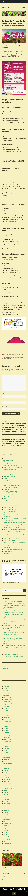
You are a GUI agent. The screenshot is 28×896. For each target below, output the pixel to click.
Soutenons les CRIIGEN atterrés (11, 538)
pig (4, 354)
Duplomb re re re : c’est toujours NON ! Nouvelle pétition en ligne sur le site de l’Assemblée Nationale (13, 639)
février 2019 (6, 838)
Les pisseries (6, 496)
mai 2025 (5, 710)
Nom (3, 393)
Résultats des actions (8, 513)
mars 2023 (6, 755)
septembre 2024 (7, 724)
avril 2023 (6, 754)
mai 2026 (5, 690)
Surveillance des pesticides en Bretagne (13, 549)
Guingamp (10, 355)
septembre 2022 (7, 766)
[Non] (26, 891)
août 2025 (6, 704)
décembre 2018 (7, 841)
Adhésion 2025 (7, 462)
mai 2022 (5, 774)
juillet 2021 (6, 792)
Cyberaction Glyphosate (9, 474)
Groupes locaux (7, 489)
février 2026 (6, 695)
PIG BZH (5, 8)
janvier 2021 (6, 803)
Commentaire (6, 374)
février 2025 (6, 715)
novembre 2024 (7, 721)
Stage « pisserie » (8, 545)
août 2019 (6, 828)
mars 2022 (6, 777)
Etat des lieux (6, 480)
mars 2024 (6, 734)
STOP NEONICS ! (7, 547)
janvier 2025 (6, 717)
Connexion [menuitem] (3, 1)
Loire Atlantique (6, 53)
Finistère (13, 54)
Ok (14, 893)
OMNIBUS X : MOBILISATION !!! (11, 502)
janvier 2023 (6, 759)
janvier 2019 (6, 839)
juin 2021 (5, 794)
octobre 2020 (6, 808)
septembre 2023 (7, 745)
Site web (4, 406)
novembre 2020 (7, 807)
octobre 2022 (6, 765)
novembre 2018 (7, 843)
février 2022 (6, 779)
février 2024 (6, 735)
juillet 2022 (6, 770)
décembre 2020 (7, 805)
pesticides (17, 354)
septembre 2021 (7, 788)
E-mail (4, 400)
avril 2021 (5, 797)
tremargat (9, 358)
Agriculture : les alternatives (10, 465)
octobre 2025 (6, 701)
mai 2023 (5, 752)
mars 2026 (6, 693)
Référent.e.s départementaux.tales (12, 509)
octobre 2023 (6, 743)
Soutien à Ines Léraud (9, 540)
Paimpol (4, 357)
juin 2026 (5, 688)
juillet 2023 (6, 748)
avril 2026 (6, 692)
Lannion (15, 355)
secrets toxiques (19, 357)
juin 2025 (5, 708)
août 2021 (5, 790)
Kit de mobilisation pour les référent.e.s (13, 493)
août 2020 (6, 810)
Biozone (22, 354)
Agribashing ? (7, 463)
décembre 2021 (7, 783)
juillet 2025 (6, 706)
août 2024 (6, 726)
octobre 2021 (6, 786)
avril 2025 (6, 712)
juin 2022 (5, 772)
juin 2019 (5, 832)
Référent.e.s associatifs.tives (12, 505)
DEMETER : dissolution (9, 476)
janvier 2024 (6, 737)
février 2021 (6, 801)
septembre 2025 (7, 703)
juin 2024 (5, 728)
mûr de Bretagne (21, 355)
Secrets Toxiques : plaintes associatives (13, 533)
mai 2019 (5, 834)
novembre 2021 (7, 785)
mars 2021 (6, 799)
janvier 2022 (6, 781)
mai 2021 (5, 796)
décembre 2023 (7, 739)
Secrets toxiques (7, 516)
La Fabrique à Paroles (7, 259)
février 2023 (6, 757)
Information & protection (10, 491)
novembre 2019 (7, 823)
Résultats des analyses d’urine (11, 514)
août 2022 (6, 768)
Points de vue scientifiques (12, 482)
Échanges (5, 478)
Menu (23, 7)
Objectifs (5, 500)
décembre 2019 (7, 821)
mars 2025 (6, 714)
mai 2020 (5, 816)
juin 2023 (5, 750)
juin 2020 (5, 814)
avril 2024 (6, 732)
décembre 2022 (7, 761)
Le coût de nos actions (9, 494)
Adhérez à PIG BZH (8, 460)
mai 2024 (5, 730)
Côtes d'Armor (5, 355)
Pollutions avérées (8, 507)
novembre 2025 (7, 699)
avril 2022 (6, 776)
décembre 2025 (7, 697)
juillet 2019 (6, 830)
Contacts (5, 473)
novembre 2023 (7, 741)
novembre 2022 (7, 763)
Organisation (6, 504)
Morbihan (21, 53)
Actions (5, 458)
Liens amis (6, 498)
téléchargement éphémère (10, 551)
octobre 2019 (6, 825)
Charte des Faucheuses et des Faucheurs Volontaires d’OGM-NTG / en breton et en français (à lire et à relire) (14, 632)
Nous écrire (5, 668)
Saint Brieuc (13, 357)
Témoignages (6, 553)
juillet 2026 (6, 686)
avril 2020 (6, 817)
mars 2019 (6, 836)
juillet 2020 (6, 812)
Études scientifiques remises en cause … (13, 483)
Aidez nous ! (6, 471)
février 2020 (6, 819)
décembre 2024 (7, 719)
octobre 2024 (6, 723)
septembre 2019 (7, 827)
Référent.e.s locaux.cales (9, 511)
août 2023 (6, 746)
